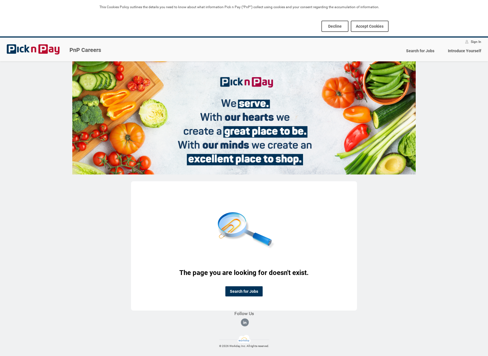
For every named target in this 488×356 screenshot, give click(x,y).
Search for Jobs (420, 51)
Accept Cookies (370, 26)
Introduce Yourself (464, 51)
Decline (335, 26)
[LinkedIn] (245, 322)
